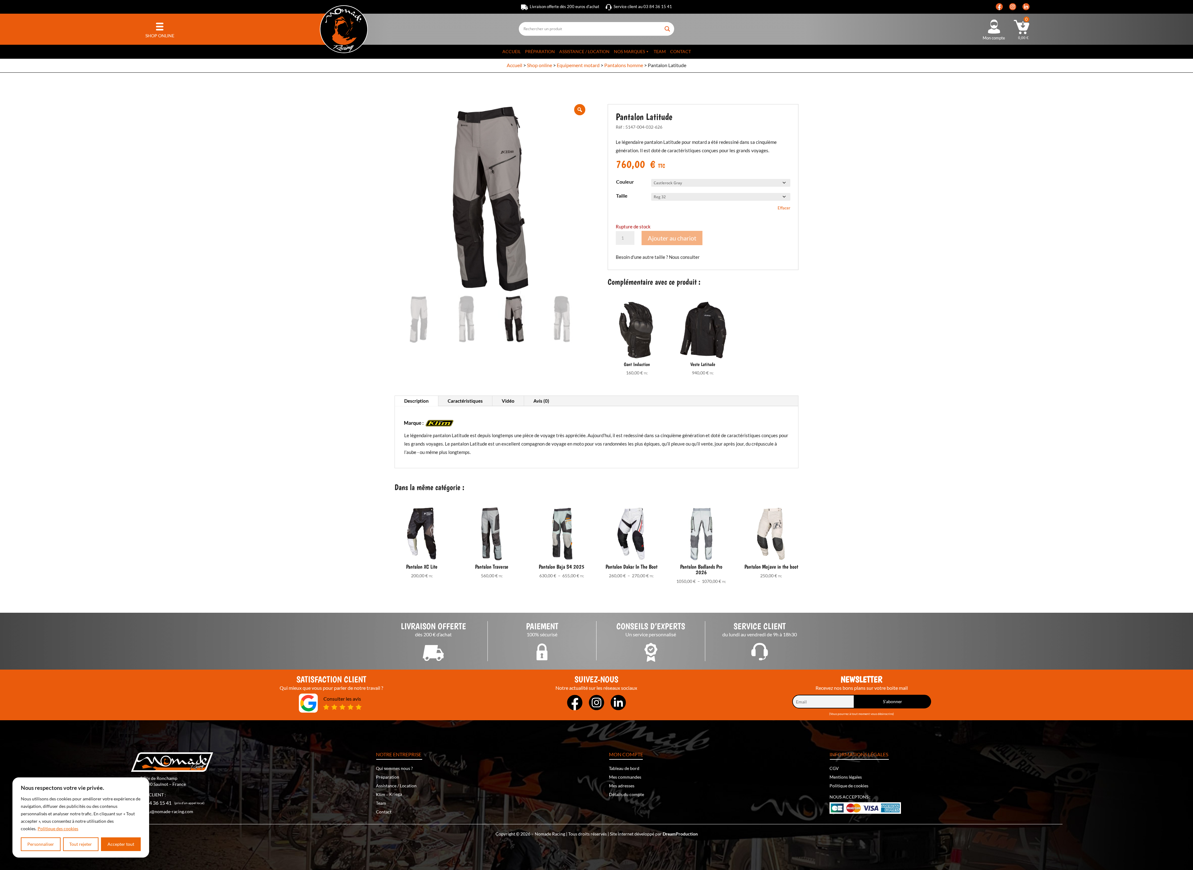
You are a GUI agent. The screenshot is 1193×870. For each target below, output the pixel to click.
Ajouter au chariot (672, 238)
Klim (380, 794)
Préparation (540, 51)
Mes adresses (621, 785)
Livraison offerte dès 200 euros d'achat (564, 6)
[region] (80, 817)
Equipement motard (578, 65)
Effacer (784, 207)
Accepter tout (120, 844)
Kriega (395, 794)
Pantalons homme (623, 65)
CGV (834, 768)
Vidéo (508, 401)
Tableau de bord (624, 768)
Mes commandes (625, 777)
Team (660, 51)
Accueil (511, 51)
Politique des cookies (58, 828)
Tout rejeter (80, 844)
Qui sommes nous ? (394, 768)
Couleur (625, 182)
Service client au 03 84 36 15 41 (643, 6)
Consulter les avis (342, 699)
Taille (622, 196)
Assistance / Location (584, 51)
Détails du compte (626, 794)
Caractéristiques (465, 401)
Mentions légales (846, 777)
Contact (680, 51)
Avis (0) (541, 401)
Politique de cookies (849, 785)
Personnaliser (40, 844)
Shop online (539, 65)
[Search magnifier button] (668, 26)
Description (416, 401)
